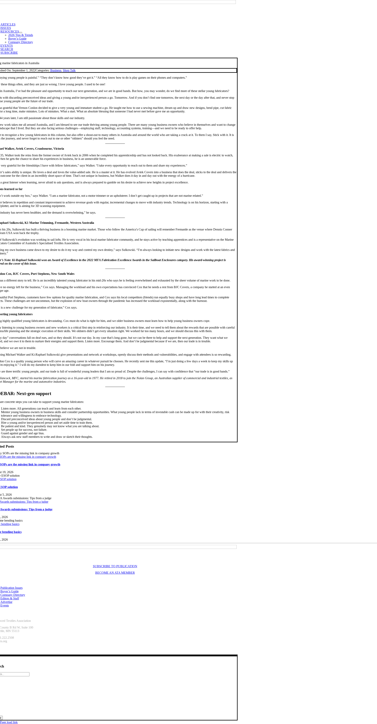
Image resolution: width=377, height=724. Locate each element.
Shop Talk (69, 70)
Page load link (9, 722)
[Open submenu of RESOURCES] (20, 32)
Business (55, 70)
